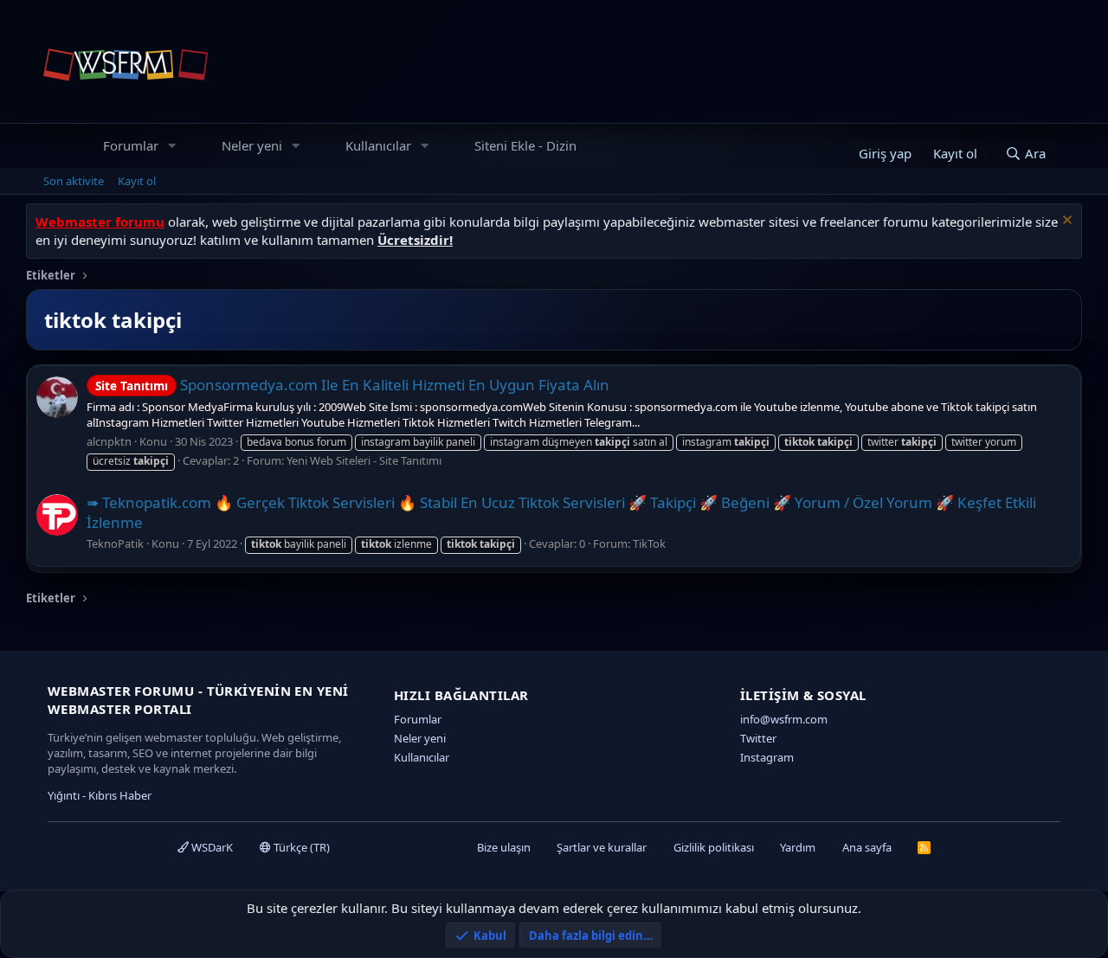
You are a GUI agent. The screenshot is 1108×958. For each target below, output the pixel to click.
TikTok (649, 543)
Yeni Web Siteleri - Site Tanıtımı (364, 460)
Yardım (797, 847)
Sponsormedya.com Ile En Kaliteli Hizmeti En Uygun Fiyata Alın (352, 385)
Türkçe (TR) (300, 847)
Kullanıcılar (378, 145)
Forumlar (130, 145)
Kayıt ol (137, 181)
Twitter (758, 738)
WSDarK (211, 847)
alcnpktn (109, 441)
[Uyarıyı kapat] (1065, 222)
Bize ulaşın (504, 847)
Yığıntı (64, 795)
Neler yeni (252, 145)
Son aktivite (73, 181)
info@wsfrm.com (784, 719)
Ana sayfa (867, 847)
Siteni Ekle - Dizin (525, 145)
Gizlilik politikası (713, 847)
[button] (172, 146)
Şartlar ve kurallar (602, 847)
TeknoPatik (115, 543)
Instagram (767, 757)
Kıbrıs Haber (119, 795)
